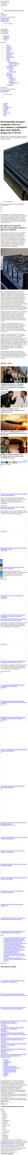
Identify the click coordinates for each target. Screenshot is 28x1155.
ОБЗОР (5, 29)
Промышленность (14, 82)
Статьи (8, 61)
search (2, 1104)
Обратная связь (4, 19)
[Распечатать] (1, 212)
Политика (6, 38)
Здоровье (9, 49)
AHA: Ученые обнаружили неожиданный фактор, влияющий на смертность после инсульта (13, 619)
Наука (8, 51)
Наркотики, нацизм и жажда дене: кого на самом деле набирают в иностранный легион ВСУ (13, 1008)
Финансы (12, 83)
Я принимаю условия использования (12, 1139)
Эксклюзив (9, 85)
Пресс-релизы (13, 65)
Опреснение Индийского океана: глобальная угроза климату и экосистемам (14, 946)
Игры (11, 70)
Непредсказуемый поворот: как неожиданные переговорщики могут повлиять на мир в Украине (13, 994)
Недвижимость (10, 53)
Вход (2, 18)
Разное (8, 58)
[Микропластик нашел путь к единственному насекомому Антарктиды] (14, 565)
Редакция (6, 1059)
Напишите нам (7, 1062)
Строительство (10, 66)
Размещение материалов (10, 1069)
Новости (3, 1110)
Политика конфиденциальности (12, 1067)
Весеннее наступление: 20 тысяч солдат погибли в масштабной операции (15, 943)
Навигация (6, 1)
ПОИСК (5, 32)
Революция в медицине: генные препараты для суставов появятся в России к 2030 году (15, 959)
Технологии (10, 67)
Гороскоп (9, 47)
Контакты (6, 1063)
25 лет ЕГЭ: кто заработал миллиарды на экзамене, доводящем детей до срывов (14, 1021)
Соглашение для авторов (10, 1071)
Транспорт (12, 78)
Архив (5, 1075)
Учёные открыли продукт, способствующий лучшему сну (11, 951)
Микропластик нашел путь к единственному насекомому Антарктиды (12, 568)
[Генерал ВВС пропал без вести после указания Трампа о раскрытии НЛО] (14, 530)
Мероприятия (13, 62)
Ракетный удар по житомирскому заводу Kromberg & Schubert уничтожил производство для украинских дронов (13, 1056)
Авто (8, 44)
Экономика (6, 35)
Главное (6, 103)
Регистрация (6, 18)
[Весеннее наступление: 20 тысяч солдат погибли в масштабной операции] (14, 546)
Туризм (8, 73)
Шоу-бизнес (10, 74)
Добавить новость (5, 21)
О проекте (6, 1061)
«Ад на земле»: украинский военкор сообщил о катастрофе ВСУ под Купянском (13, 981)
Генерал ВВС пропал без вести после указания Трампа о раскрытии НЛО (12, 507)
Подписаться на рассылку (7, 1153)
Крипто (11, 81)
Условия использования (10, 1066)
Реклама (6, 1065)
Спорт (8, 59)
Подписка (6, 1073)
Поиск (5, 4)
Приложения (13, 71)
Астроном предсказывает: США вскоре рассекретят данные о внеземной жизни (14, 494)
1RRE (22, 1143)
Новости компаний (14, 63)
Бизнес (11, 77)
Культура (9, 50)
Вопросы (6, 1074)
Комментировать (22, 461)
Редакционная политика (10, 1070)
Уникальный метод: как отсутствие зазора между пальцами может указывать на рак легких (13, 615)
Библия (9, 204)
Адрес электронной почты (8, 1150)
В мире (5, 39)
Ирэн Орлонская (19, 204)
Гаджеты (12, 69)
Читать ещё (3, 963)
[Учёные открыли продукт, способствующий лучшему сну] (14, 594)
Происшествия (10, 57)
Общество (6, 37)
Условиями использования (7, 1142)
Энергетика (13, 79)
